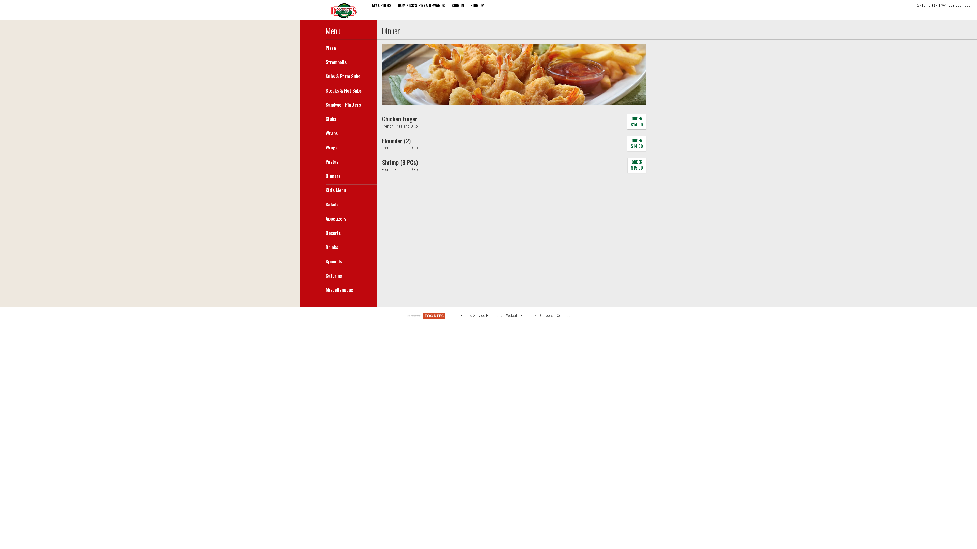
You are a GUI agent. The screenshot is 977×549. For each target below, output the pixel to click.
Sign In (458, 5)
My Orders (381, 5)
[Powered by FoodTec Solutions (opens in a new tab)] (426, 315)
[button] (343, 10)
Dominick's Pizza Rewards (421, 5)
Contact (563, 315)
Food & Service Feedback (481, 315)
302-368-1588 (959, 5)
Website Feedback (521, 315)
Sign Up (477, 5)
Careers (546, 315)
